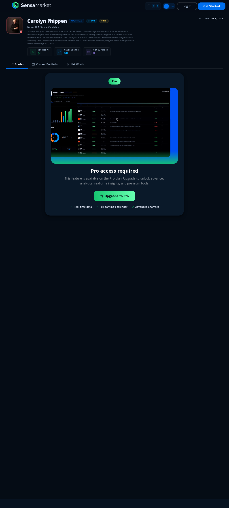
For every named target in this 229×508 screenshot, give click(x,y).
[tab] (17, 64)
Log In (187, 6)
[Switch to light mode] (169, 6)
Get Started (211, 6)
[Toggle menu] (7, 6)
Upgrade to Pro (117, 196)
